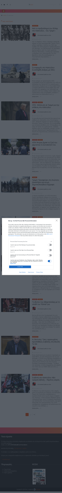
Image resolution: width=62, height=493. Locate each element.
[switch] (50, 245)
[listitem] (31, 241)
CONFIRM (20, 266)
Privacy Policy (39, 272)
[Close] (57, 220)
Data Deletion (22, 272)
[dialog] (31, 246)
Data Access (31, 272)
